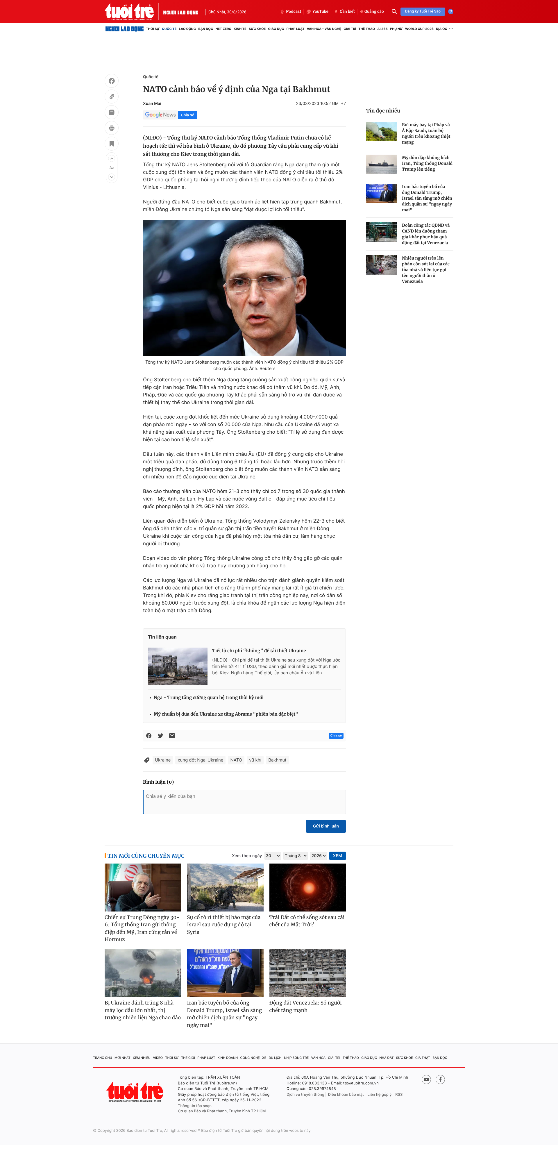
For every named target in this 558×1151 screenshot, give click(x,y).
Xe (264, 1058)
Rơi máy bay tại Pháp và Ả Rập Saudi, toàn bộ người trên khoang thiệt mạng (426, 133)
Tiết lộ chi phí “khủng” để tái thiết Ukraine (259, 651)
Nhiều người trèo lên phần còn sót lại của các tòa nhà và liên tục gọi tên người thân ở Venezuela (426, 269)
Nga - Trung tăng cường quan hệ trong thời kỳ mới (209, 697)
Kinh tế (240, 29)
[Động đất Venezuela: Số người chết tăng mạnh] (307, 973)
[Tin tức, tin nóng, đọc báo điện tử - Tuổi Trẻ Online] (134, 11)
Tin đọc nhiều (383, 111)
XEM (337, 855)
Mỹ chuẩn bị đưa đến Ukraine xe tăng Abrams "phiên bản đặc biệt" (226, 714)
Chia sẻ (187, 115)
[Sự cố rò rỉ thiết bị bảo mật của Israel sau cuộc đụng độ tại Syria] (225, 887)
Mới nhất (122, 1058)
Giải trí (350, 29)
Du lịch (275, 1058)
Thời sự (153, 29)
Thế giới (188, 1058)
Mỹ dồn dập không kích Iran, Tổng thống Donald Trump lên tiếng (427, 163)
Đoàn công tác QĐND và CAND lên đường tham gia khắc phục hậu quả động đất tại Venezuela (426, 234)
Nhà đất (387, 1058)
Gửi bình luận (326, 826)
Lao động (187, 29)
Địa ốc (441, 29)
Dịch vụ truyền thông (305, 1094)
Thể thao (366, 29)
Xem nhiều (142, 1058)
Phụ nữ (396, 29)
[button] (111, 158)
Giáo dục (276, 29)
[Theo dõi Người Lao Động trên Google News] (160, 114)
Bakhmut (277, 760)
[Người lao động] (180, 11)
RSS (399, 1094)
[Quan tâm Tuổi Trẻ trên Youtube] (426, 1079)
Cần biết (347, 11)
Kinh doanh (228, 1058)
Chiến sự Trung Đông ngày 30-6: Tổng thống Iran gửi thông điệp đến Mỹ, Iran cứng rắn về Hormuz (142, 928)
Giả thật (422, 1058)
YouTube (320, 11)
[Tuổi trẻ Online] (135, 1092)
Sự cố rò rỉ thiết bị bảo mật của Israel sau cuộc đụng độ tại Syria (223, 924)
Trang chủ (102, 1058)
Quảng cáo (374, 11)
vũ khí (255, 760)
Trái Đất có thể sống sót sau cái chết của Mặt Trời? (307, 921)
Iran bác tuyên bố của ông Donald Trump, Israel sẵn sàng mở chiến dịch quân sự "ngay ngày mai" (427, 198)
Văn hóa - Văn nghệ (324, 29)
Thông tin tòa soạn (195, 1106)
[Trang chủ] (124, 29)
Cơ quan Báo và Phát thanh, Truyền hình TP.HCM (222, 1111)
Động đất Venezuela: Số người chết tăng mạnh (305, 1007)
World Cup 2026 (419, 29)
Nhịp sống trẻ (296, 1058)
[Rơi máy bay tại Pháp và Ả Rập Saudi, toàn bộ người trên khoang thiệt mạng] (381, 131)
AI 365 (382, 29)
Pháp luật (295, 29)
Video (158, 1058)
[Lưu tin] (112, 144)
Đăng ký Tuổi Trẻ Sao (423, 11)
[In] (112, 129)
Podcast (293, 11)
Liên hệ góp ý (380, 1094)
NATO (236, 760)
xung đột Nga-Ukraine (200, 760)
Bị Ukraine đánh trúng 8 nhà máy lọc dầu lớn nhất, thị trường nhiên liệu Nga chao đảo (143, 1010)
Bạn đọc (205, 29)
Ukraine (163, 760)
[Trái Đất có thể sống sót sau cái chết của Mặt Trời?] (307, 887)
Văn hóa (318, 1058)
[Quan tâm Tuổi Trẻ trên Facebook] (440, 1079)
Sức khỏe (257, 29)
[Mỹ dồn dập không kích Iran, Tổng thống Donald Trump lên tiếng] (381, 164)
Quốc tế (169, 29)
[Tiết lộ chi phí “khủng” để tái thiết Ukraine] (178, 666)
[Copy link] (112, 97)
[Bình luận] (112, 113)
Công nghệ (250, 1058)
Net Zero (223, 29)
